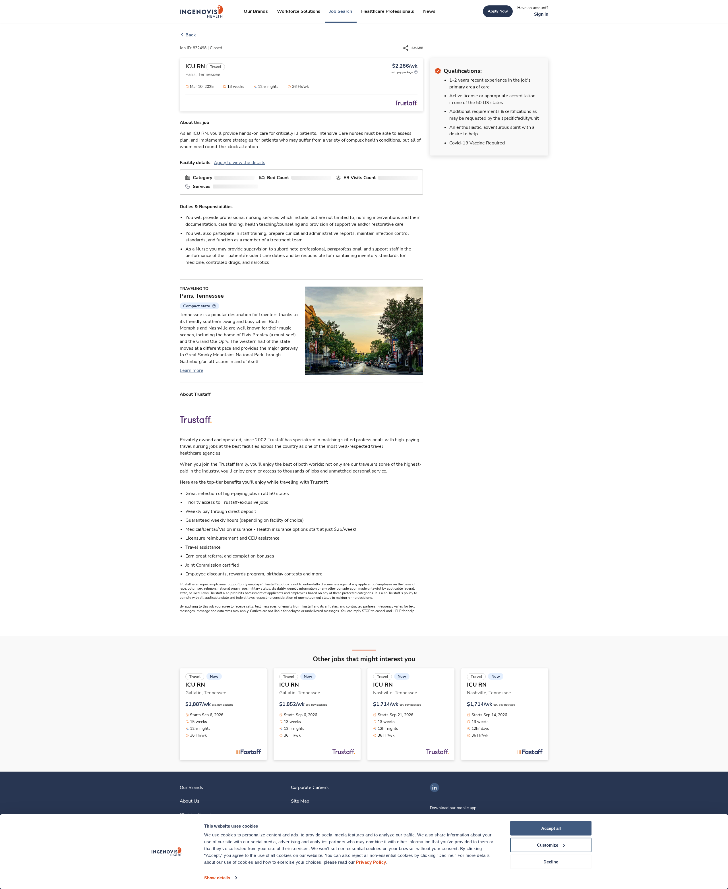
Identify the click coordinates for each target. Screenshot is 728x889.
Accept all (551, 828)
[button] (199, 305)
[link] (201, 11)
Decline (550, 861)
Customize (547, 845)
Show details (217, 877)
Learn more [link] (191, 370)
